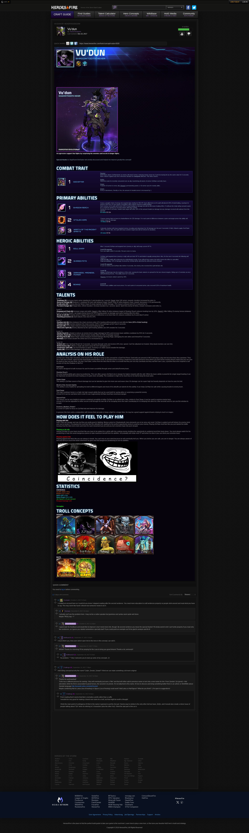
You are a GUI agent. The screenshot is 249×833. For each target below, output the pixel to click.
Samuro (126, 758)
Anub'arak (58, 769)
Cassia (57, 784)
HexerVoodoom (75, 32)
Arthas (57, 773)
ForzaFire (95, 805)
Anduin (57, 767)
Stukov (126, 767)
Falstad (71, 778)
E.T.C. (71, 776)
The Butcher (128, 773)
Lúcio (98, 771)
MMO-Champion (114, 807)
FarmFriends (96, 802)
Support (150, 814)
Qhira (112, 776)
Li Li (97, 765)
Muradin (112, 763)
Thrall (126, 778)
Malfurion (99, 780)
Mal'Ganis (99, 778)
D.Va (70, 765)
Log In (245, 2)
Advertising (119, 814)
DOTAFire (95, 798)
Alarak (57, 761)
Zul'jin (139, 782)
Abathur (57, 758)
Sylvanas (127, 769)
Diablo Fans (129, 802)
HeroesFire (96, 807)
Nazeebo (113, 767)
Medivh (98, 784)
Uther (139, 761)
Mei (111, 758)
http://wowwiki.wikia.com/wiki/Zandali (85, 686)
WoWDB (111, 802)
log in (63, 589)
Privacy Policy (108, 814)
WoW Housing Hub (115, 805)
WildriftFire (79, 805)
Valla (139, 765)
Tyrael (126, 784)
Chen (70, 758)
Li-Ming (98, 767)
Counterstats (79, 802)
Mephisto (113, 761)
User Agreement (95, 814)
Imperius (85, 773)
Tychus (126, 782)
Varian (140, 767)
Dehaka (71, 771)
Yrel (139, 773)
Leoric (98, 763)
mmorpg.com (130, 796)
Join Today (234, 2)
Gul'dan (85, 765)
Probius (112, 773)
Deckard (71, 769)
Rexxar (112, 784)
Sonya (126, 763)
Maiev (98, 776)
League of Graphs (81, 798)
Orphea (112, 771)
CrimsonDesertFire (149, 796)
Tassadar (127, 771)
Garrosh (71, 784)
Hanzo (85, 767)
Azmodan (58, 778)
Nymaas (67, 611)
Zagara (140, 776)
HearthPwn (129, 800)
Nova (112, 769)
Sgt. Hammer (128, 761)
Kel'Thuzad (86, 784)
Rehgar (112, 782)
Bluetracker (129, 798)
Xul (139, 771)
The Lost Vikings (129, 776)
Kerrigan (99, 758)
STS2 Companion (131, 807)
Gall (70, 782)
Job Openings (129, 814)
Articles (157, 814)
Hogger (85, 769)
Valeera (140, 763)
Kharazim (99, 761)
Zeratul (140, 780)
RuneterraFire (80, 807)
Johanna (85, 778)
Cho (70, 761)
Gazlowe (85, 758)
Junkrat (85, 780)
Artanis (57, 771)
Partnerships (140, 814)
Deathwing (72, 767)
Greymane (86, 763)
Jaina (84, 776)
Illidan (84, 771)
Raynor (112, 780)
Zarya (140, 778)
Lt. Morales (99, 769)
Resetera (95, 800)
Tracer (126, 780)
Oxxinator (67, 600)
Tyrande (140, 758)
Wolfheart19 (67, 637)
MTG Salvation (114, 798)
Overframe (129, 805)
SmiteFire (95, 796)
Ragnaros (113, 778)
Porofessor (79, 800)
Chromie (71, 763)
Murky (112, 765)
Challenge (67, 667)
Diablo (71, 773)
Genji (84, 761)
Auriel (56, 776)
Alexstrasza (58, 763)
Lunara (98, 773)
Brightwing (58, 782)
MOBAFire (79, 796)
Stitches (126, 765)
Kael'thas (85, 782)
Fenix (70, 780)
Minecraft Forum (114, 800)
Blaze (56, 780)
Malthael (99, 782)
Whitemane (141, 769)
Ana (56, 765)
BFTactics (112, 796)
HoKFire (145, 798)
